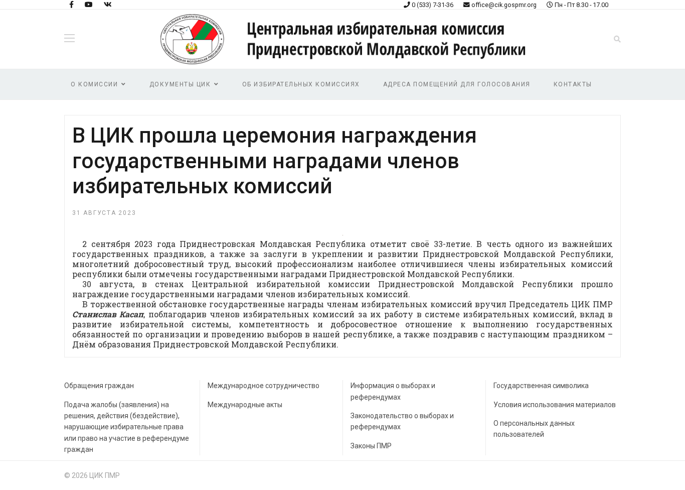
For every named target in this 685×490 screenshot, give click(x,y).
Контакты (573, 84)
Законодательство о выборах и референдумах (402, 421)
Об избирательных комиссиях (301, 84)
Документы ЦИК (180, 84)
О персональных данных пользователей (534, 428)
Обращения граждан (99, 386)
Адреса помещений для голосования (457, 84)
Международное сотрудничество (263, 386)
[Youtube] (89, 5)
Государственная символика (541, 386)
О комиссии (94, 84)
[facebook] (71, 5)
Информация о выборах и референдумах (393, 391)
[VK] (108, 5)
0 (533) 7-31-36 (432, 5)
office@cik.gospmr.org (504, 5)
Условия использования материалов (554, 405)
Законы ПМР (371, 446)
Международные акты (245, 405)
